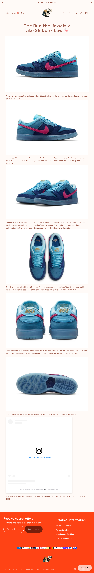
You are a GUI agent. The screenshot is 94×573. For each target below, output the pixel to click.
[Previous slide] (2, 2)
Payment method (62, 530)
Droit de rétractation (64, 538)
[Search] (76, 13)
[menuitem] (23, 13)
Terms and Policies (48, 569)
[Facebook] (74, 569)
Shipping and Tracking (65, 534)
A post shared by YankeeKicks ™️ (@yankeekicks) (39, 489)
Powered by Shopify (33, 569)
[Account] (81, 13)
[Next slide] (91, 2)
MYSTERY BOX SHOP (18, 569)
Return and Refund (63, 526)
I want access (33, 529)
